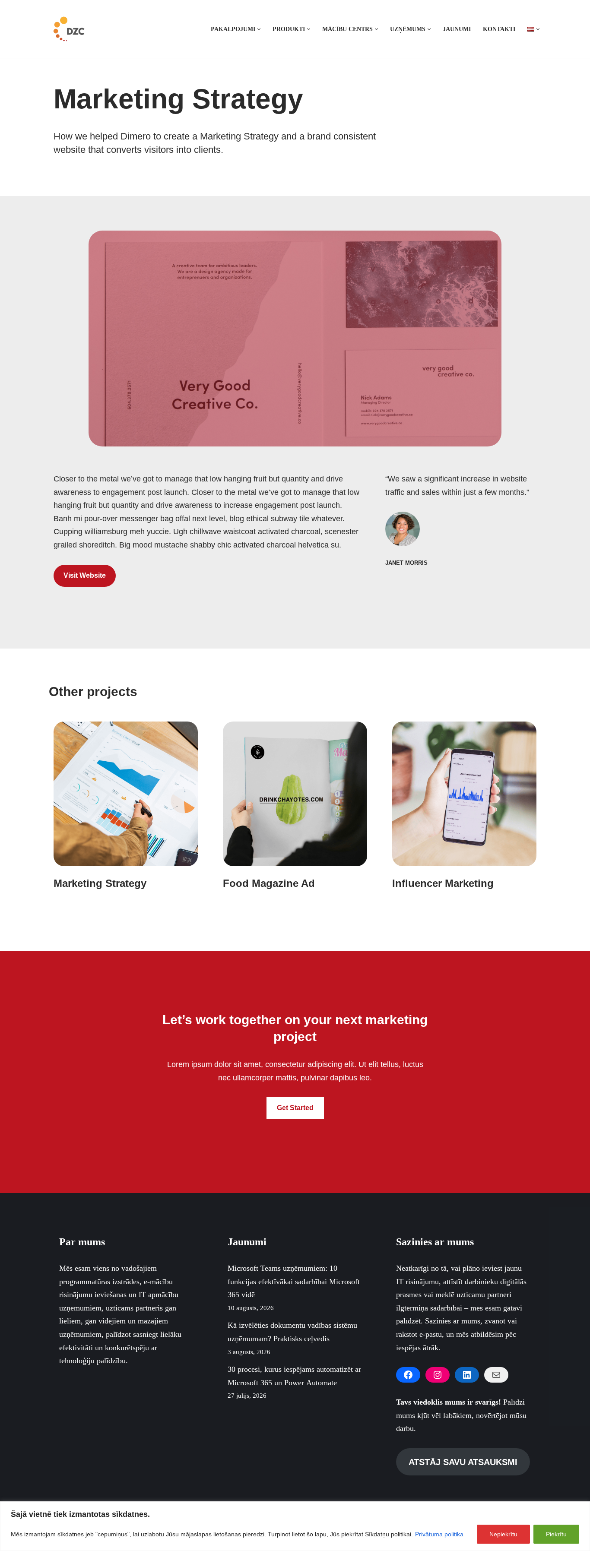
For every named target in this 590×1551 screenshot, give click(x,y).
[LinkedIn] (467, 1375)
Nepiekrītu (503, 1534)
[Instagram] (437, 1375)
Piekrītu (556, 1534)
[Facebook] (408, 1375)
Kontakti (499, 28)
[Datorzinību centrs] (70, 29)
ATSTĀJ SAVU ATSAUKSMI (463, 1462)
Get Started (295, 1107)
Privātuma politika (439, 1534)
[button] (258, 29)
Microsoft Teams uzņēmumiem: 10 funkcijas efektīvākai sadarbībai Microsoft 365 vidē (294, 1281)
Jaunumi (457, 28)
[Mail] (496, 1375)
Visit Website (84, 575)
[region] (295, 1526)
